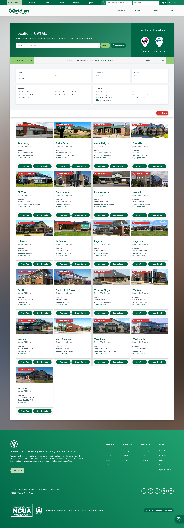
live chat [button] (179, 519)
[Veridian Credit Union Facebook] (143, 491)
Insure (108, 460)
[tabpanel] (92, 268)
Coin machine (104, 92)
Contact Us (163, 451)
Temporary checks (105, 97)
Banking (126, 451)
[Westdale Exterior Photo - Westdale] (34, 375)
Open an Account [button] (14, 3)
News (161, 460)
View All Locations (107, 60)
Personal (121, 11)
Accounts (109, 451)
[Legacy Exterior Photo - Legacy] (111, 228)
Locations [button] (61, 3)
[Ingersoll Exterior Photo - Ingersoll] (149, 179)
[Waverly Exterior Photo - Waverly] (34, 326)
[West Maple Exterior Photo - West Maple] (149, 326)
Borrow (108, 455)
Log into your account (36, 38)
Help (175, 3)
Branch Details (42, 166)
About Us (157, 11)
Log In (163, 3)
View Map (25, 166)
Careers (143, 455)
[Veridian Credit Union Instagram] (164, 491)
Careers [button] (46, 3)
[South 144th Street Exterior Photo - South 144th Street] (72, 277)
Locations (162, 455)
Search (105, 45)
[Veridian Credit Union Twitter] (150, 491)
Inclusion (144, 465)
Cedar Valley (26, 92)
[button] (172, 10)
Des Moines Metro (28, 95)
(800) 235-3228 (24, 158)
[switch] (20, 76)
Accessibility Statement (96, 510)
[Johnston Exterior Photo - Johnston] (34, 228)
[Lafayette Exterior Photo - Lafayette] (72, 228)
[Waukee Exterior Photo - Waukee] (149, 277)
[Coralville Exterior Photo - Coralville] (149, 130)
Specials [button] (76, 3)
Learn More (17, 470)
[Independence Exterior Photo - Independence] (111, 179)
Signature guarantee (106, 95)
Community (145, 460)
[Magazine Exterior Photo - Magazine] (149, 228)
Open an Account (165, 470)
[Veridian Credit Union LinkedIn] (157, 491)
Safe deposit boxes (105, 100)
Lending (126, 455)
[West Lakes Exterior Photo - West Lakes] (111, 326)
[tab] (155, 60)
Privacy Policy (50, 510)
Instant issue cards (142, 95)
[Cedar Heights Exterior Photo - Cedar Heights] (111, 130)
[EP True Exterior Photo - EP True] (34, 179)
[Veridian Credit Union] (19, 10)
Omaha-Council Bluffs (66, 95)
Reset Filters (162, 113)
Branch (24, 76)
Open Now (102, 76)
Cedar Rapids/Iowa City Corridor (69, 92)
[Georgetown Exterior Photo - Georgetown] (72, 179)
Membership (145, 451)
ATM (23, 79)
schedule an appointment (78, 38)
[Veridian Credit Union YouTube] (171, 491)
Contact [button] (32, 3)
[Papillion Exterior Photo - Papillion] (34, 277)
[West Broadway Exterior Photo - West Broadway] (72, 326)
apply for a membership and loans (55, 38)
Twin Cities (25, 97)
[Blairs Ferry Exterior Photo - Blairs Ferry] (72, 130)
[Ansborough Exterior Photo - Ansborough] (34, 130)
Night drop (139, 92)
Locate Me (119, 45)
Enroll (170, 3)
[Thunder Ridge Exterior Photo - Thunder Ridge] (111, 277)
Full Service (142, 76)
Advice (108, 465)
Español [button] (90, 3)
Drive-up (61, 76)
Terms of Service (80, 510)
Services (126, 460)
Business (139, 11)
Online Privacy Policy (64, 510)
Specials (162, 465)
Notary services (141, 97)
